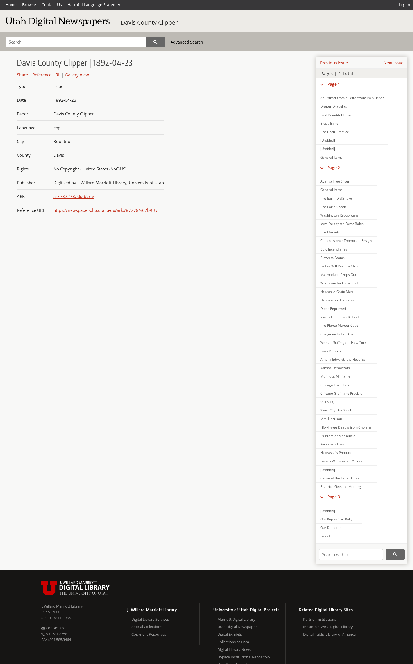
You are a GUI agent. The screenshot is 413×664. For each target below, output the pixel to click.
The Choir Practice (334, 131)
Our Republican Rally (336, 519)
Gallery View (77, 75)
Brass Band (329, 123)
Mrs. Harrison (331, 418)
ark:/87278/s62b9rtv (73, 196)
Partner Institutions (319, 619)
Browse (29, 4)
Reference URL (46, 75)
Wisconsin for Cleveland (339, 283)
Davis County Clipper (149, 22)
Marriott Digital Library (236, 619)
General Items (331, 157)
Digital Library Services (150, 619)
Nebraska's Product (335, 452)
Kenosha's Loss (332, 444)
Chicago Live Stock (334, 385)
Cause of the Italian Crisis (340, 478)
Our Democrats (332, 527)
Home (11, 4)
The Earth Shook (333, 206)
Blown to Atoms (332, 257)
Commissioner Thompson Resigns (346, 240)
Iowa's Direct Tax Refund (339, 317)
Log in (404, 4)
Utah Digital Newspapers (237, 626)
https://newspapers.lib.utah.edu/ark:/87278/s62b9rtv (105, 210)
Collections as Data (233, 641)
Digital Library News (234, 649)
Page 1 (333, 84)
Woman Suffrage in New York (343, 342)
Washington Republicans (339, 215)
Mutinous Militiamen (336, 376)
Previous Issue (334, 62)
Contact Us (52, 4)
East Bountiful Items (335, 115)
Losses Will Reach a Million (341, 461)
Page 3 (333, 496)
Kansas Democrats (335, 367)
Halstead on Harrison (337, 300)
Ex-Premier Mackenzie (337, 435)
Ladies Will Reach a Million (340, 266)
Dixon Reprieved (333, 308)
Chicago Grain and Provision (342, 393)
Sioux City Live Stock (336, 410)
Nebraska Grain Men (336, 291)
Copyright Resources (148, 634)
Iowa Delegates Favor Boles (342, 223)
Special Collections (146, 626)
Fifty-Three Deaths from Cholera (345, 427)
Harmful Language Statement (95, 4)
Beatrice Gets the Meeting (340, 486)
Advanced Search (187, 42)
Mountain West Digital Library (328, 626)
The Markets (330, 232)
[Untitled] (327, 140)
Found (325, 536)
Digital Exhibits (229, 634)
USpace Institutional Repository (243, 657)
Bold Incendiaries (333, 249)
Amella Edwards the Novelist (342, 359)
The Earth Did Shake (336, 198)
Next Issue (393, 62)
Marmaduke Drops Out (338, 274)
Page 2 (333, 167)
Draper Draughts (333, 106)
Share (22, 75)
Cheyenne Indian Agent (338, 334)
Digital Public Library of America (329, 634)
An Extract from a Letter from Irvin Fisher (352, 97)
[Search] (155, 42)
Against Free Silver (335, 181)
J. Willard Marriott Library (62, 606)
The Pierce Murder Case (339, 325)
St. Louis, (327, 401)
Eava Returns (330, 351)
